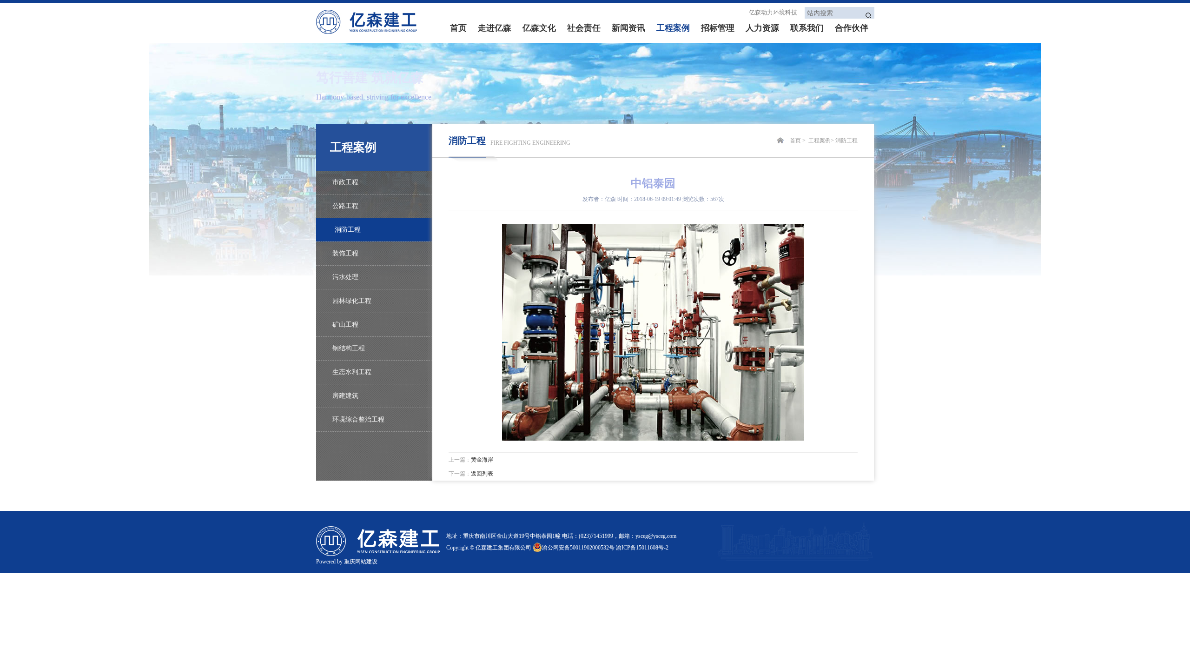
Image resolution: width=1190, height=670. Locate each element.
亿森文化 (539, 28)
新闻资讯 (628, 28)
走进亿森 (494, 28)
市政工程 (345, 182)
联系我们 (807, 28)
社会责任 (584, 28)
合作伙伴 (851, 28)
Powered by (330, 561)
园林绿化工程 (351, 300)
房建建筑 (345, 395)
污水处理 (345, 277)
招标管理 (717, 28)
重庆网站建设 (360, 561)
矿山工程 (345, 324)
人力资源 (762, 28)
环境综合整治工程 (358, 419)
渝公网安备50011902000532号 (578, 547)
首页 (458, 28)
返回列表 (482, 473)
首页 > (798, 140)
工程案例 (673, 28)
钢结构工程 (348, 348)
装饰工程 (345, 253)
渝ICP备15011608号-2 (642, 547)
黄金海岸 (482, 459)
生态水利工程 (351, 371)
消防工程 (348, 229)
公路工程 (345, 205)
